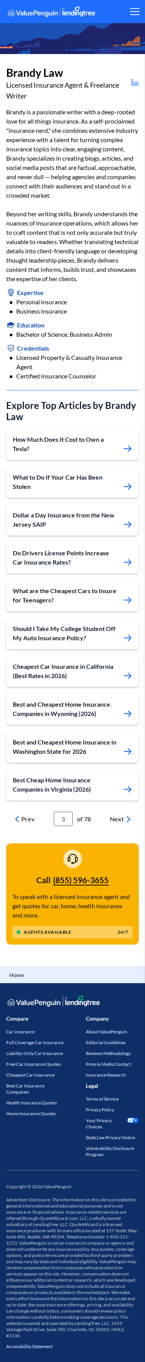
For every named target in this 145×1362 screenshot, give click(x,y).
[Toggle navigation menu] (134, 11)
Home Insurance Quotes (31, 1113)
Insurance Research (106, 1075)
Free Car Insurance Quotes (33, 1064)
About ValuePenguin (106, 1032)
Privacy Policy (100, 1110)
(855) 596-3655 (81, 880)
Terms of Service (102, 1099)
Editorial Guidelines (106, 1042)
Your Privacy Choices (99, 1124)
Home (16, 975)
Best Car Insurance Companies (25, 1089)
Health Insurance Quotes (31, 1103)
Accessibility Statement (29, 1346)
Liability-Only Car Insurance (34, 1053)
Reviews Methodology (108, 1053)
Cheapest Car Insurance (30, 1075)
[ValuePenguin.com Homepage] (51, 13)
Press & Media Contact (108, 1064)
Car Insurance (20, 1032)
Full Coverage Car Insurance (34, 1042)
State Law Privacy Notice (110, 1137)
